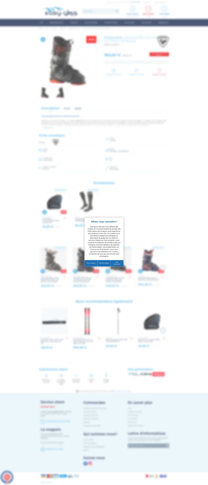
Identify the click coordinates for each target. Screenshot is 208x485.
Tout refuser (91, 263)
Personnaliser (104, 263)
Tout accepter (117, 263)
